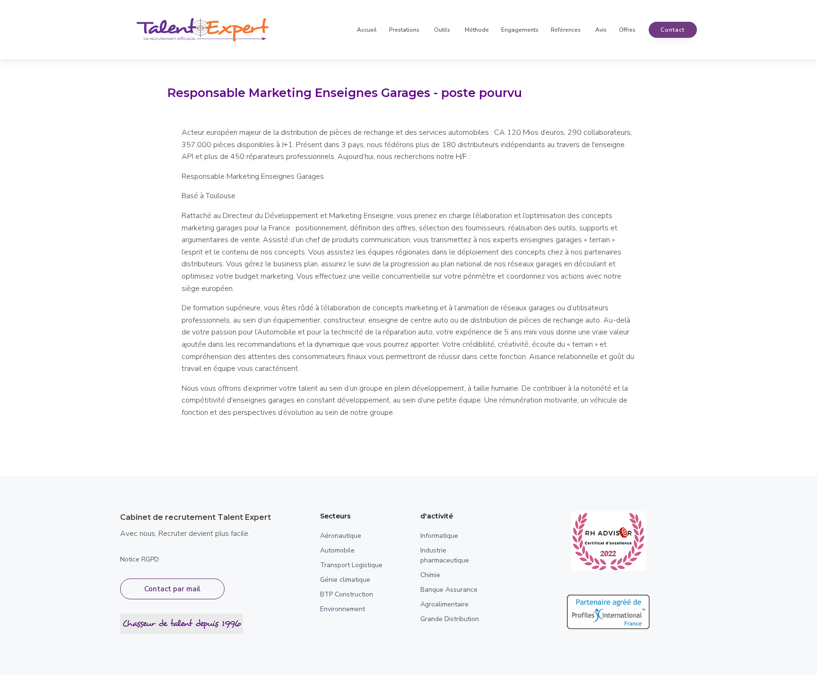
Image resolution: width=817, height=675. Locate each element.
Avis (601, 30)
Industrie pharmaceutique (444, 555)
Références (566, 30)
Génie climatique (345, 579)
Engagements (520, 30)
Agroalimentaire (444, 604)
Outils (442, 30)
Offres (627, 30)
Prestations (404, 30)
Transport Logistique (351, 565)
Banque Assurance (449, 589)
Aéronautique (340, 535)
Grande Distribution (449, 618)
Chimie (430, 574)
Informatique (439, 535)
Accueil (367, 30)
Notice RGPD (139, 559)
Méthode (477, 30)
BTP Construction (346, 594)
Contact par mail (172, 589)
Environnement (342, 609)
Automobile (337, 550)
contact (673, 30)
